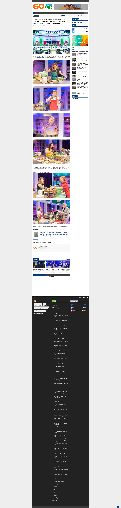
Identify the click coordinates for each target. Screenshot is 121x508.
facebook (63, 274)
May (55, 492)
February (55, 497)
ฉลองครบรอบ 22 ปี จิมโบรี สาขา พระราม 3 (60, 343)
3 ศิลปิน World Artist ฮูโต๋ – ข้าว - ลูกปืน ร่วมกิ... (61, 415)
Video (39, 311)
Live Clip (36, 313)
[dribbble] (44, 1)
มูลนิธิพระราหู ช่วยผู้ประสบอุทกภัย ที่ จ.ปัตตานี (60, 481)
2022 (54, 502)
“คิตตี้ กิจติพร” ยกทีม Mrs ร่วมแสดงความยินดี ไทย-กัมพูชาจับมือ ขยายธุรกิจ (82, 80)
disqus (51, 274)
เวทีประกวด (46, 308)
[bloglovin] (43, 1)
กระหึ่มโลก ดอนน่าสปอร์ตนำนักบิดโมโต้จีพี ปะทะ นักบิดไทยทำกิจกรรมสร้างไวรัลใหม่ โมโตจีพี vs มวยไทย (82, 72)
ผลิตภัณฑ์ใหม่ (41, 305)
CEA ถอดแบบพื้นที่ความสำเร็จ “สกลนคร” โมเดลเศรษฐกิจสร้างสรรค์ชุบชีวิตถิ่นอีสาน (81, 68)
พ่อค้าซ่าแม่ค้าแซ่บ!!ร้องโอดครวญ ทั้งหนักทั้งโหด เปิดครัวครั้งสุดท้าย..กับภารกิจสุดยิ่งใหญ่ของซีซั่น (57, 15)
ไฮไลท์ (40, 310)
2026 (54, 304)
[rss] (46, 1)
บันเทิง (42, 15)
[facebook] (38, 1)
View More (68, 259)
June (55, 490)
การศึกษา (45, 305)
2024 (54, 307)
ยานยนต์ (43, 310)
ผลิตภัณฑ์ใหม (40, 313)
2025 (54, 305)
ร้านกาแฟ (36, 311)
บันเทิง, (45, 25)
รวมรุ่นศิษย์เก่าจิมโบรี (57, 413)
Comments (85, 51)
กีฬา (35, 310)
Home (34, 19)
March (55, 495)
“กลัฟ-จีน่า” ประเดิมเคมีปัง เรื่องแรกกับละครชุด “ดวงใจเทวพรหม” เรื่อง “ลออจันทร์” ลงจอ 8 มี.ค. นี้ (82, 93)
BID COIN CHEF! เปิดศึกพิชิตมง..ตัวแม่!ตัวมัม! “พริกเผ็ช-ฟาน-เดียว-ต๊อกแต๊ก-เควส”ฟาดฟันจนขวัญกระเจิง (51, 270)
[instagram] (49, 1)
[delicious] (51, 1)
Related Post (36, 259)
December (55, 308)
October (55, 484)
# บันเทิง (37, 229)
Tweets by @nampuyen (75, 98)
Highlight (80, 51)
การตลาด (36, 305)
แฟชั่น (44, 311)
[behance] (48, 1)
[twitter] (39, 1)
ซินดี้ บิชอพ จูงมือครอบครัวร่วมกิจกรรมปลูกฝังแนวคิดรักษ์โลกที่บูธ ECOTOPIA (82, 64)
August (55, 487)
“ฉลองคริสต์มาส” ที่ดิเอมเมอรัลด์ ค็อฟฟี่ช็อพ (60, 433)
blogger (39, 274)
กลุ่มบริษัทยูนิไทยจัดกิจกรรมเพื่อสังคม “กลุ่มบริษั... (61, 409)
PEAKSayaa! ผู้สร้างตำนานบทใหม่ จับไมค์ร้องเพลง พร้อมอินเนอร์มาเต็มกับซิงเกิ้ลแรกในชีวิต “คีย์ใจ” (82, 76)
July (54, 489)
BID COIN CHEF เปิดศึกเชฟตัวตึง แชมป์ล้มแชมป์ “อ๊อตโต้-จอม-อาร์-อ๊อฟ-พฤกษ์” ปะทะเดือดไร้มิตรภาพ (64, 270)
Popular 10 (75, 51)
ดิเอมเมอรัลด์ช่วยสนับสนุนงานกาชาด (59, 371)
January (55, 498)
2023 (54, 500)
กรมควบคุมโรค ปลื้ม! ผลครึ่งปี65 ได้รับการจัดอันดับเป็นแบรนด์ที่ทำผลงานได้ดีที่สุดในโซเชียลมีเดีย (82, 83)
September (56, 486)
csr (37, 310)
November (55, 483)
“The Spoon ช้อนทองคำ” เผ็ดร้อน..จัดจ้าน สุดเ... (61, 416)
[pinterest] (41, 1)
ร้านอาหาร (36, 308)
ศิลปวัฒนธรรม (41, 308)
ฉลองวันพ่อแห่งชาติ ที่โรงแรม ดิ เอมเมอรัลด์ (60, 474)
